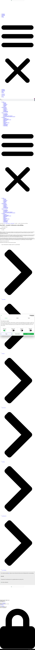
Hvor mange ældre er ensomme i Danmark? (9, 116)
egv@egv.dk (1, 604)
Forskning (4, 103)
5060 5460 (3, 603)
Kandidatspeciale (5, 111)
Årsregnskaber (5, 221)
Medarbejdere (5, 120)
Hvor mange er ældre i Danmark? (7, 115)
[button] (17, 53)
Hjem (4, 223)
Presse (2, 16)
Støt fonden (3, 15)
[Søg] (34, 100)
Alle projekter (5, 108)
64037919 (3, 606)
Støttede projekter (4, 107)
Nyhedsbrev (3, 14)
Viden (2, 112)
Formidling (4, 110)
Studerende (4, 105)
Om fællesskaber (5, 114)
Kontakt (3, 92)
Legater (4, 106)
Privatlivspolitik (5, 125)
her (8, 573)
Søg (0, 99)
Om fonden (3, 117)
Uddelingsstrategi (5, 124)
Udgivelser (3, 89)
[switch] (13, 330)
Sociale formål (5, 104)
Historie (4, 121)
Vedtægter (4, 123)
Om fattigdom (5, 211)
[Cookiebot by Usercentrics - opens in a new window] (30, 315)
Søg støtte (4, 102)
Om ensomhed (5, 113)
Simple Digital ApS (33, 649)
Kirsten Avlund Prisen (6, 122)
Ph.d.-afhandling (5, 208)
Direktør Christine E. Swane (7, 119)
